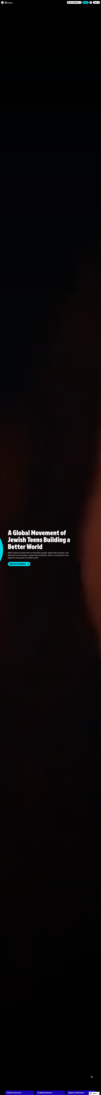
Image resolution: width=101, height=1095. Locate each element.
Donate (85, 2)
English (94, 1093)
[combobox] (94, 1093)
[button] (2, 2)
